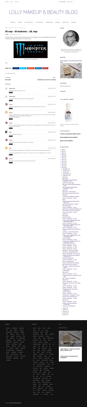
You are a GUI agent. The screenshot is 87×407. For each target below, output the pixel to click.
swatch (7, 336)
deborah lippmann (37, 344)
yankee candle (36, 394)
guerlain (43, 352)
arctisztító (22, 342)
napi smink (16, 332)
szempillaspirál (9, 332)
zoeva (51, 394)
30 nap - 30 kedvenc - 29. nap (70, 207)
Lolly (10, 104)
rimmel (39, 382)
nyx (33, 376)
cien (40, 340)
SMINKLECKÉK (49, 22)
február (65, 313)
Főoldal (7, 1)
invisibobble (39, 356)
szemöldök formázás (10, 350)
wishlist (20, 344)
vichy (43, 392)
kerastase (40, 358)
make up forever (39, 366)
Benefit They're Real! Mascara (70, 296)
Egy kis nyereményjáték (66, 140)
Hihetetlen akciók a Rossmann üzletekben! (70, 289)
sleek (43, 386)
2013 (63, 164)
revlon (34, 382)
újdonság (8, 328)
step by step (23, 348)
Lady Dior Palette (67, 291)
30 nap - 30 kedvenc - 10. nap (70, 298)
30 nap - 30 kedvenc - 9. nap (69, 301)
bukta (21, 354)
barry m (41, 332)
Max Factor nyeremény (68, 261)
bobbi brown (41, 336)
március (65, 311)
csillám (19, 346)
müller (49, 372)
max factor (46, 368)
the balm (51, 388)
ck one (44, 340)
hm (46, 354)
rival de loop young (46, 382)
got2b (38, 352)
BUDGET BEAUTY (29, 22)
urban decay (51, 390)
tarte (46, 388)
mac (34, 366)
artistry (34, 330)
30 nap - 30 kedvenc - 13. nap (70, 285)
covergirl (46, 342)
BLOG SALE (65, 213)
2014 (63, 162)
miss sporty (35, 372)
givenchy (44, 350)
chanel (44, 338)
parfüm (22, 334)
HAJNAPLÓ (74, 22)
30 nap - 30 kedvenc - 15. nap (70, 273)
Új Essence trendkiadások (69, 306)
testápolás (12, 334)
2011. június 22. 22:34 (51, 148)
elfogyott (17, 348)
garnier (38, 350)
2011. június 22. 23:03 (51, 158)
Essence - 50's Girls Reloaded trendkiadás (70, 303)
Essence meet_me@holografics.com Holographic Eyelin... (71, 235)
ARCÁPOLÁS (65, 22)
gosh (34, 352)
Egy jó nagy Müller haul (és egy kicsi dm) (71, 229)
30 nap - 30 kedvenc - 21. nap (70, 247)
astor (39, 330)
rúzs (7, 330)
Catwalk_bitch (12, 88)
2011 (63, 167)
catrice (39, 338)
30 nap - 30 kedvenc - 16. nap (70, 269)
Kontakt (16, 1)
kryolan (38, 360)
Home (6, 27)
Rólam (11, 1)
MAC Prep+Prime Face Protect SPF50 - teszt (72, 283)
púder (24, 336)
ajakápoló (12, 338)
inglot (34, 356)
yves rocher (46, 394)
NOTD (64, 199)
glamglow (49, 350)
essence (34, 348)
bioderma (35, 336)
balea (47, 330)
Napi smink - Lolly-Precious (69, 191)
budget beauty (22, 338)
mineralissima (46, 370)
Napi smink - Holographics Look (70, 252)
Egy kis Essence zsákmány (69, 278)
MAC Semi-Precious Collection (70, 264)
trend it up (44, 390)
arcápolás (13, 336)
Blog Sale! (65, 190)
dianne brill (44, 344)
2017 (63, 157)
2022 (63, 149)
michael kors (35, 370)
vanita (39, 392)
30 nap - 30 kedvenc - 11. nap (70, 293)
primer (14, 340)
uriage (34, 392)
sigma (39, 386)
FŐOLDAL (12, 22)
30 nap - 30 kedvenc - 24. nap (70, 233)
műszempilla (8, 340)
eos (50, 346)
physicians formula (36, 378)
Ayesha (10, 112)
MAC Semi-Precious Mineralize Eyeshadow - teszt (70, 188)
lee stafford (35, 362)
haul (24, 340)
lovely (48, 364)
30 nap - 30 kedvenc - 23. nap (70, 239)
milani (41, 370)
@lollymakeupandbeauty (65, 86)
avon (43, 330)
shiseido (34, 386)
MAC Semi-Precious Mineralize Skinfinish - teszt (70, 180)
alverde (34, 328)
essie (39, 348)
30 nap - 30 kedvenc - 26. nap (70, 223)
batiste (46, 332)
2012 (63, 166)
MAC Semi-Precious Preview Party (71, 193)
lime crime (42, 362)
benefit (46, 334)
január (64, 314)
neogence (44, 374)
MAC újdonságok (67, 205)
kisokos (21, 358)
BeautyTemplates (17, 403)
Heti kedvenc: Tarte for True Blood (71, 210)
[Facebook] (59, 1)
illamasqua (51, 354)
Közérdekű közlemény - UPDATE (70, 204)
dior (50, 344)
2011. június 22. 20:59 (51, 132)
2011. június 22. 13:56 (51, 104)
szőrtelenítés (15, 358)
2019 (63, 154)
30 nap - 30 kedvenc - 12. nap (70, 287)
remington (48, 380)
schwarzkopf (45, 384)
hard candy (49, 352)
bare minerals (35, 332)
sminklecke (14, 346)
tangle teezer (40, 388)
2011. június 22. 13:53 (51, 88)
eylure (34, 350)
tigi (33, 390)
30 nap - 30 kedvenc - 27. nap (70, 218)
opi (41, 376)
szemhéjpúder (14, 328)
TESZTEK (20, 22)
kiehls (53, 358)
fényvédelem (20, 352)
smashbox (48, 386)
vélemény (8, 344)
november (65, 170)
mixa (40, 372)
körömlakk (21, 328)
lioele (47, 362)
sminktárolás (8, 360)
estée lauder (44, 348)
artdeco (49, 328)
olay (37, 376)
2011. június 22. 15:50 (51, 122)
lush (52, 364)
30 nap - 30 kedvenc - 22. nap (70, 245)
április (64, 309)
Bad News (65, 194)
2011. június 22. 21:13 (51, 140)
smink (11, 330)
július (64, 177)
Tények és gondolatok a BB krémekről (70, 134)
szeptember (66, 173)
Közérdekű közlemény (68, 258)
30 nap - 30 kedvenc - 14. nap (70, 281)
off (16, 338)
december (65, 169)
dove (39, 346)
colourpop (40, 342)
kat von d (35, 358)
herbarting (35, 354)
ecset (7, 334)
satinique (34, 384)
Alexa (10, 148)
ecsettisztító (14, 352)
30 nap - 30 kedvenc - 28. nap (70, 212)
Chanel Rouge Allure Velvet (69, 244)
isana (50, 356)
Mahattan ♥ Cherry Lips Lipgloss (70, 250)
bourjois (47, 336)
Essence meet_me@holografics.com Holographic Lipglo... (71, 225)
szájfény (15, 330)
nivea (49, 374)
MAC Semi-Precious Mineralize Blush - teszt (72, 185)
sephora (51, 384)
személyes (11, 348)
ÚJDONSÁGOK (39, 22)
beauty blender (36, 334)
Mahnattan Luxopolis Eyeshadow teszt (72, 209)
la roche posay (44, 360)
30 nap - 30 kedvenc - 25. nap (70, 227)
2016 (63, 159)
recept (7, 354)
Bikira (10, 132)
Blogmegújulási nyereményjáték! (68, 137)
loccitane (52, 362)
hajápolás (19, 340)
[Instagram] (61, 1)
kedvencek (16, 342)
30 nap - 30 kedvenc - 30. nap (70, 198)
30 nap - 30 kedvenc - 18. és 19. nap (71, 253)
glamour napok (9, 356)
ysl (41, 394)
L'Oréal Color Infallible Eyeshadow (71, 196)
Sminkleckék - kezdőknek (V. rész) (71, 295)
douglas (34, 346)
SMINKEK (57, 22)
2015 (63, 161)
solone (34, 388)
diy (6, 348)
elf (46, 346)
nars (34, 374)
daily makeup (14, 344)
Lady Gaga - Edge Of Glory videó (70, 231)
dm (53, 344)
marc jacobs (47, 366)
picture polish (44, 378)
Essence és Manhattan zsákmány (71, 262)
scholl (39, 384)
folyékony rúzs (9, 342)
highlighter (22, 332)
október (65, 172)
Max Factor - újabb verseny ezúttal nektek (71, 266)
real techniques (36, 380)
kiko (34, 360)
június (64, 178)
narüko (38, 374)
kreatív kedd (22, 356)
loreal (34, 364)
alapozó (18, 334)
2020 (63, 153)
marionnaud (35, 368)
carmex (34, 338)
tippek (24, 346)
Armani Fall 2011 (66, 217)
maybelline (52, 368)
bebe (42, 334)
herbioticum (41, 354)
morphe (44, 372)
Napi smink (65, 215)
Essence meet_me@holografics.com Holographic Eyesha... (71, 241)
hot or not (16, 356)
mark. (41, 368)
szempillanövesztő (14, 354)
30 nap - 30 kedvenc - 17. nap (70, 259)
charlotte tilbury (50, 338)
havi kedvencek (19, 350)
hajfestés (8, 346)
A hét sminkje (66, 270)
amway (39, 328)
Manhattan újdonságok (68, 182)
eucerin (50, 348)
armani (44, 328)
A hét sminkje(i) (66, 238)
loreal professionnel (41, 364)
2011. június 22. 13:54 (51, 96)
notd (7, 338)
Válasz (10, 92)
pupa (50, 378)
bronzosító (19, 336)
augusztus (65, 175)
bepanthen (52, 334)
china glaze (35, 340)
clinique (34, 342)
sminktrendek (8, 358)
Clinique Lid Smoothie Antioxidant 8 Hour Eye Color (71, 256)
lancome (51, 360)
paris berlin (48, 376)
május (64, 308)
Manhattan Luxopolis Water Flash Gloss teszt (71, 202)
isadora (45, 356)
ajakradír (8, 352)
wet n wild (48, 392)
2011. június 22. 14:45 (51, 112)
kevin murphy (47, 358)
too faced (38, 390)
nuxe (53, 374)
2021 (63, 151)
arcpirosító (21, 330)
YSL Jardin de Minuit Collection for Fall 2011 (72, 276)
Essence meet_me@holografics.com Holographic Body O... (71, 221)
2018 (63, 156)
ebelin (43, 346)
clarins (49, 340)
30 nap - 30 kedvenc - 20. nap (70, 248)
